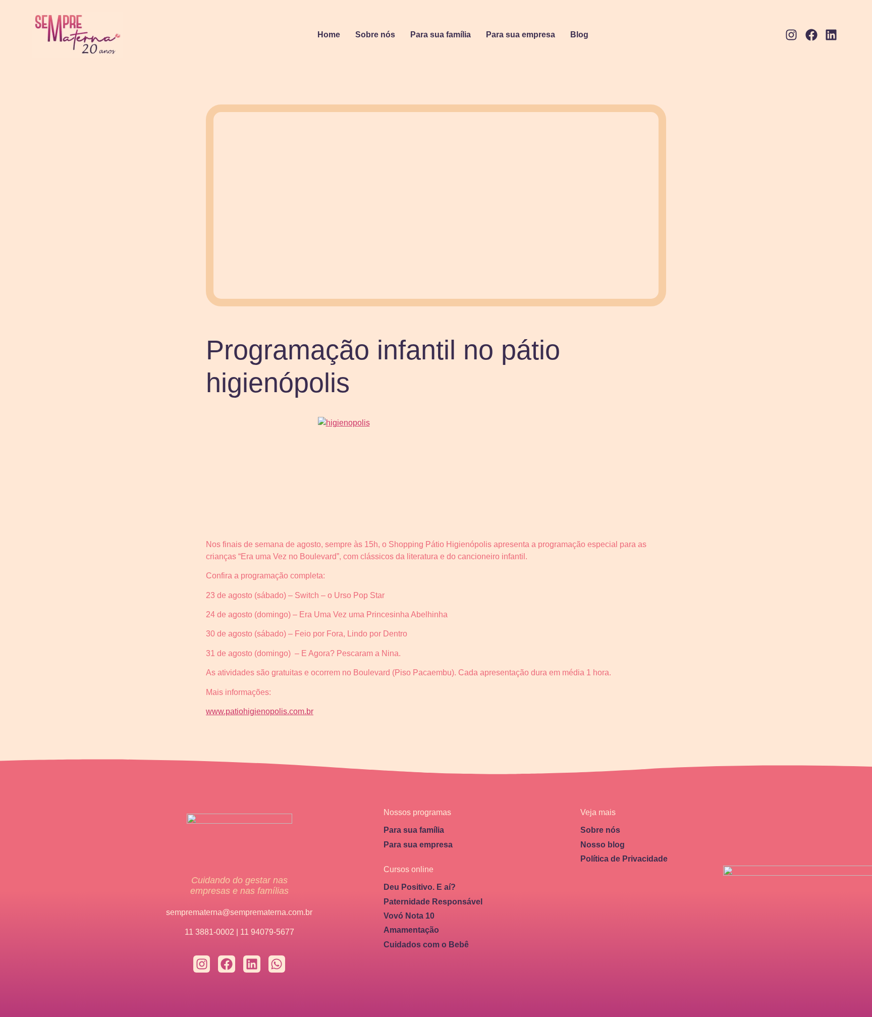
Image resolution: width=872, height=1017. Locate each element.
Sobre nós (375, 34)
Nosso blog (602, 844)
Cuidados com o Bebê (426, 944)
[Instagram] (791, 35)
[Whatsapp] (277, 964)
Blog (579, 34)
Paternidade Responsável (433, 901)
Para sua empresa (520, 34)
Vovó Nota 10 (409, 916)
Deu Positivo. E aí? (420, 887)
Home (328, 34)
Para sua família (440, 34)
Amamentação (411, 930)
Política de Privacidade (624, 858)
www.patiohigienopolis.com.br (259, 711)
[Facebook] (811, 35)
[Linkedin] (831, 35)
